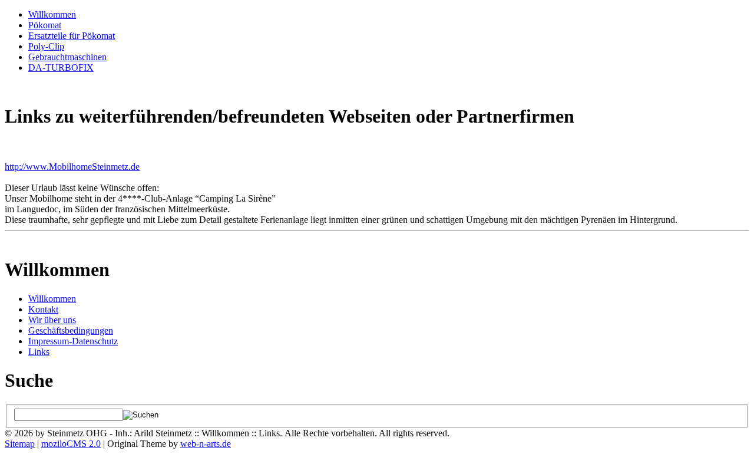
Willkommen (52, 14)
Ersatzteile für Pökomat (71, 36)
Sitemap (20, 444)
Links (38, 352)
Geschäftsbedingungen (70, 330)
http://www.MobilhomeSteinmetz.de (72, 167)
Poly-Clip (46, 46)
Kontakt (43, 309)
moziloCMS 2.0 (71, 444)
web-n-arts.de (205, 444)
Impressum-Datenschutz (73, 341)
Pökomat (44, 25)
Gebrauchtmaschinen (67, 57)
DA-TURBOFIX (61, 67)
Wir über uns (52, 320)
